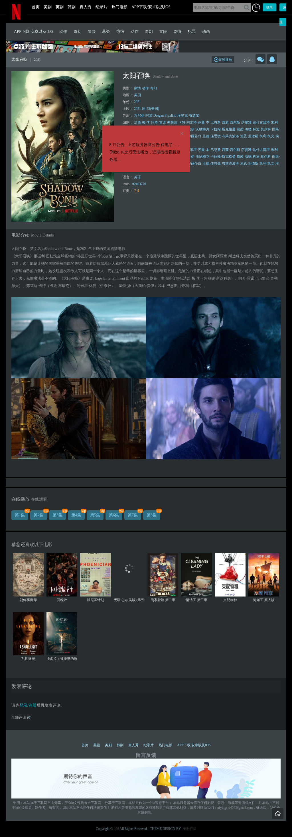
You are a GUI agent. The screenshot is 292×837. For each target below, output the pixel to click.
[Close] (182, 133)
